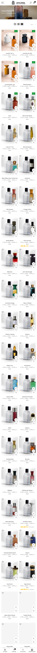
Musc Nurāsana (10, 521)
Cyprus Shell (9, 397)
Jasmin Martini (9, 240)
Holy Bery (27, 178)
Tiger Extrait (27, 584)
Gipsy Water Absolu (9, 615)
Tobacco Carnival (9, 334)
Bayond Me (10, 646)
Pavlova (27, 334)
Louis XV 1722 (10, 147)
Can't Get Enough (27, 272)
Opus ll (27, 553)
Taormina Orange (9, 303)
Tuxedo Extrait (27, 615)
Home (3, 13)
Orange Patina (27, 209)
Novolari (27, 459)
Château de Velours (27, 490)
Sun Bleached (9, 459)
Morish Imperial (27, 147)
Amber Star (10, 365)
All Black (10, 490)
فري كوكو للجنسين (10, 84)
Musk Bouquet (27, 84)
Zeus (9, 116)
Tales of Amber (27, 303)
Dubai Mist (27, 646)
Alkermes (9, 272)
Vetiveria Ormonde (27, 397)
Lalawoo (27, 428)
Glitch (9, 428)
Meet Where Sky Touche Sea (10, 178)
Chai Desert (27, 365)
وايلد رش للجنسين (27, 53)
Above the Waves (27, 116)
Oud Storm (10, 584)
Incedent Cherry (27, 521)
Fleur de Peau (27, 240)
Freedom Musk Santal (10, 553)
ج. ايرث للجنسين (10, 53)
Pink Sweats (9, 209)
